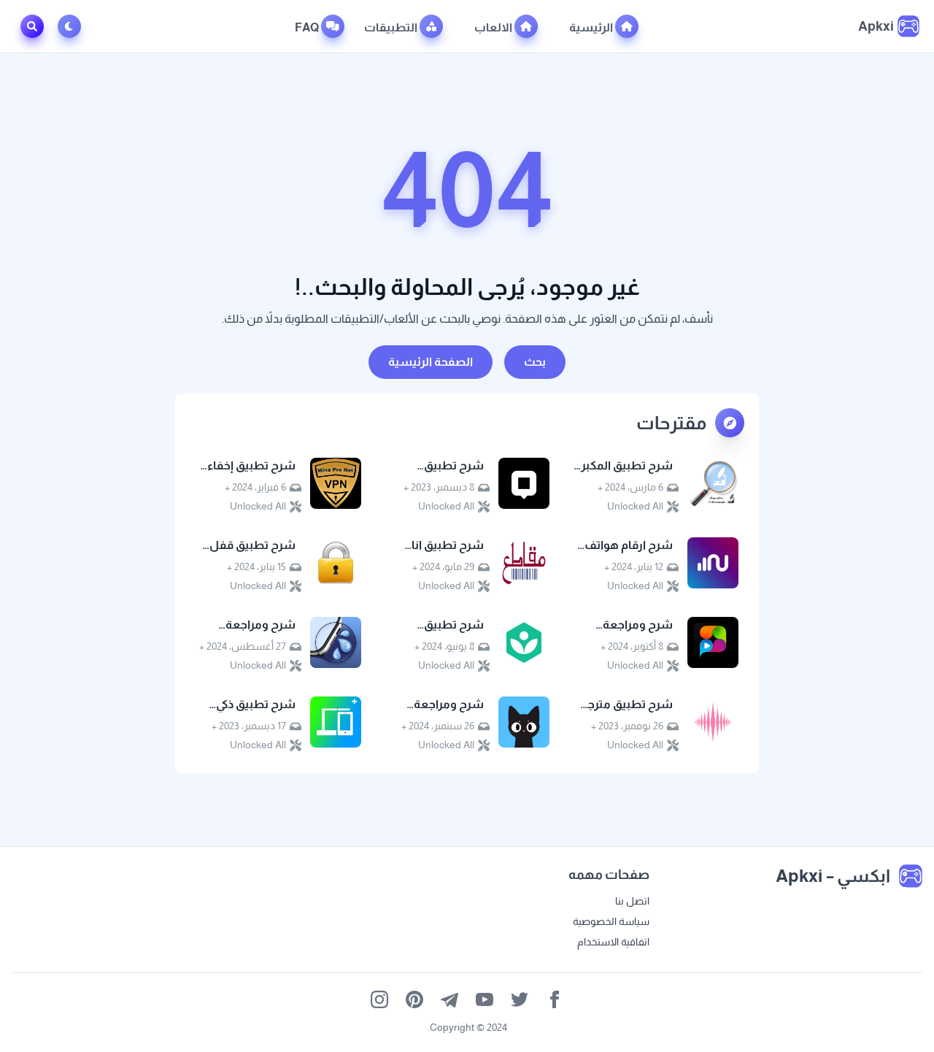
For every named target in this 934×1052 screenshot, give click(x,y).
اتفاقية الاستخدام (613, 942)
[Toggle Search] (32, 26)
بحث (535, 362)
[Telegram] (449, 999)
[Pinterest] (414, 999)
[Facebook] (554, 999)
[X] (519, 999)
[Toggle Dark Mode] (72, 26)
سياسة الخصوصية (611, 921)
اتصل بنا (632, 901)
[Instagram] (379, 999)
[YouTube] (484, 999)
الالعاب (494, 27)
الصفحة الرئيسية (430, 362)
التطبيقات (392, 27)
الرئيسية (592, 27)
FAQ (308, 27)
